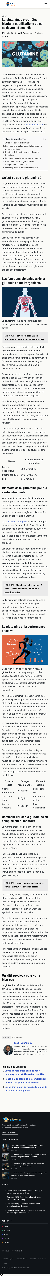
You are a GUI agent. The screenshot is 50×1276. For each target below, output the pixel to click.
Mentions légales (8, 1259)
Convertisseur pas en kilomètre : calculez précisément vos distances (23, 1205)
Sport (4, 16)
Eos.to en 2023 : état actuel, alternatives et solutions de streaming (24, 1198)
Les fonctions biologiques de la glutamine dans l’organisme (23, 147)
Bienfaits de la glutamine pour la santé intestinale (22, 153)
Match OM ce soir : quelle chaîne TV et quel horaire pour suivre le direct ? (24, 1191)
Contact (5, 1263)
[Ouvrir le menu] (45, 4)
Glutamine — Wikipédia (16, 521)
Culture (6, 1238)
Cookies (33, 1259)
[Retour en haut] (25, 1275)
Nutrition (7, 1231)
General (6, 1242)
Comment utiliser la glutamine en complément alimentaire (19, 163)
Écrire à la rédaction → (10, 1133)
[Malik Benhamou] (8, 1050)
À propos (6, 1037)
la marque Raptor (34, 124)
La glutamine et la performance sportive (23, 158)
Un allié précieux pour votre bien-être (21, 168)
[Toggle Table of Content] (43, 139)
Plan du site (42, 1259)
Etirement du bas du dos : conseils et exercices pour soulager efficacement (26, 1211)
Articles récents (17, 1037)
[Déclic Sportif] (10, 4)
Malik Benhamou (23, 1043)
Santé (6, 1234)
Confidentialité (22, 1259)
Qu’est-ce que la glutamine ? (17, 143)
